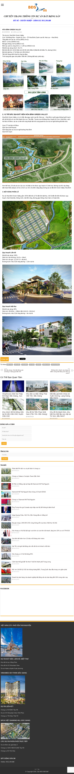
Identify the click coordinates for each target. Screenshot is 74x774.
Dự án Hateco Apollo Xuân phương (12, 668)
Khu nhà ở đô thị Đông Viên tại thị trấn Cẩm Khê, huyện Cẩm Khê (13, 414)
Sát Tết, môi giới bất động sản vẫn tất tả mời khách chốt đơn (31, 546)
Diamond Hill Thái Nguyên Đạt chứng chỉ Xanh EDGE (29, 492)
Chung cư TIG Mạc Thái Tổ (9, 716)
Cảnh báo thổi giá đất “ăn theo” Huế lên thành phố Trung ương (31, 562)
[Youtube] (39, 769)
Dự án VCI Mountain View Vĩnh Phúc (12, 713)
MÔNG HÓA (46, 364)
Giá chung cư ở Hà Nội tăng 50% (22, 554)
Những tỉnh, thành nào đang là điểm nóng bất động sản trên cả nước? (60, 371)
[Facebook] (37, 769)
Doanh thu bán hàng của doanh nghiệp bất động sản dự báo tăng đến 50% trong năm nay (40, 577)
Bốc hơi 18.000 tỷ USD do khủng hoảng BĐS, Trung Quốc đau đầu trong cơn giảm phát (39, 569)
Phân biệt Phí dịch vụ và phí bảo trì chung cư (26, 468)
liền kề (39, 364)
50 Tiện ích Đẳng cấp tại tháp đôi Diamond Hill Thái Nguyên (30, 484)
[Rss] (35, 769)
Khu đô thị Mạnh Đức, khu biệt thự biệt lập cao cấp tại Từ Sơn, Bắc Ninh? (60, 414)
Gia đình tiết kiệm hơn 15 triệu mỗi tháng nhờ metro (28, 538)
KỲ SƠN (32, 364)
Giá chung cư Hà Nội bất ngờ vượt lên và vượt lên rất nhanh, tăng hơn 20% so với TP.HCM (41, 530)
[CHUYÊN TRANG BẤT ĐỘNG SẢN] (37, 6)
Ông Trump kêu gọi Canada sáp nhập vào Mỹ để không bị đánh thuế (33, 507)
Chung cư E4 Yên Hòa (8, 751)
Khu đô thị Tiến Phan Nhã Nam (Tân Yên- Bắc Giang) (36, 413)
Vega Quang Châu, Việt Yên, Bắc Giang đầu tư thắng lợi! (30, 515)
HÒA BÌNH (24, 364)
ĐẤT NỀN (17, 364)
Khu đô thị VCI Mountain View (10, 665)
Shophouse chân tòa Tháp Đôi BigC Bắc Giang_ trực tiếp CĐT (12, 396)
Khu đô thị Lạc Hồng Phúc (9, 662)
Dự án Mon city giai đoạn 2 (9, 745)
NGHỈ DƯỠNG (55, 364)
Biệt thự (9, 364)
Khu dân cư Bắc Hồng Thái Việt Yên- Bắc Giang (36, 395)
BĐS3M (45, 771)
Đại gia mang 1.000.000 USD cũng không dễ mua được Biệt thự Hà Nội (34, 523)
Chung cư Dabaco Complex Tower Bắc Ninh (26, 476)
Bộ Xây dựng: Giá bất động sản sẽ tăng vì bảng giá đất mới (13, 370)
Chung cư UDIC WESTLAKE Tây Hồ (12, 748)
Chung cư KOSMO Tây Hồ (9, 710)
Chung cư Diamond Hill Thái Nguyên (23, 499)
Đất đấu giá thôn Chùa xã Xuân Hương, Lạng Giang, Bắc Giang (60, 396)
